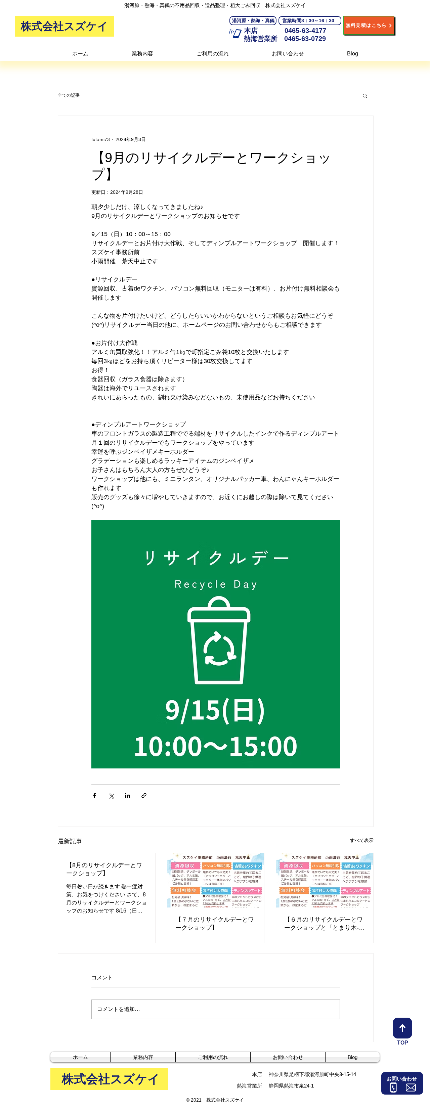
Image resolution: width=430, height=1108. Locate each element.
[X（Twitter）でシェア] (111, 795)
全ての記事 (69, 95)
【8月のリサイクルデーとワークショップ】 (104, 869)
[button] (365, 95)
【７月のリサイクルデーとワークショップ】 (214, 923)
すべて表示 (362, 840)
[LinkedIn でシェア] (127, 795)
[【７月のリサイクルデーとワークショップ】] (215, 880)
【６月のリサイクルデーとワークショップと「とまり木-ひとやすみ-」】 (324, 924)
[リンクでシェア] (144, 795)
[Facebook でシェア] (94, 795)
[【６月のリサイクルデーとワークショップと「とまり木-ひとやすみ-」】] (324, 880)
